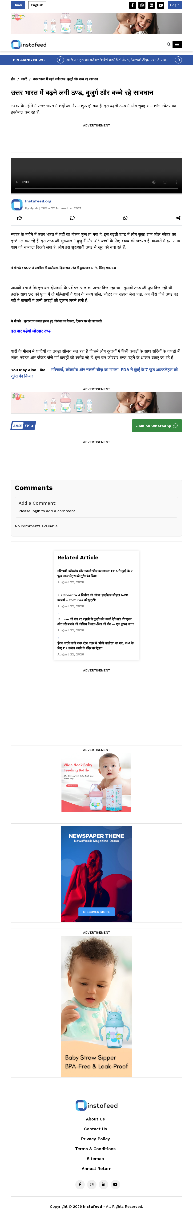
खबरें (24, 79)
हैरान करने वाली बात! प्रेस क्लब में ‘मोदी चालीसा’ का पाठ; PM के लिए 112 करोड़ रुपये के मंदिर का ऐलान (95, 645)
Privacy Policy (95, 1138)
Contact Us (95, 1128)
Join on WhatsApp (154, 426)
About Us (95, 1118)
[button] (169, 44)
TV (22, 426)
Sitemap (95, 1158)
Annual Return (97, 1168)
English (37, 5)
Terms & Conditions (95, 1148)
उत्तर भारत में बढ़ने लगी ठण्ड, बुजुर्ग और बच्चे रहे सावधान (65, 79)
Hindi (18, 5)
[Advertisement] (96, 140)
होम (13, 79)
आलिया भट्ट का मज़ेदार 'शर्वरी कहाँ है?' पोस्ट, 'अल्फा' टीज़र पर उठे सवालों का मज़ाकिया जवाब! (118, 60)
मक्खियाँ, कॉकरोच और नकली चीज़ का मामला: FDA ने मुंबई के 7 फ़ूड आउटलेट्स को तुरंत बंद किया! (95, 573)
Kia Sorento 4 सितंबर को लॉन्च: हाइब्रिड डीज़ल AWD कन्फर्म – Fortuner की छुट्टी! (92, 597)
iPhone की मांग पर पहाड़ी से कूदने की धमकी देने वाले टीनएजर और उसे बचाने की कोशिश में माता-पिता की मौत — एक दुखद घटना (95, 621)
